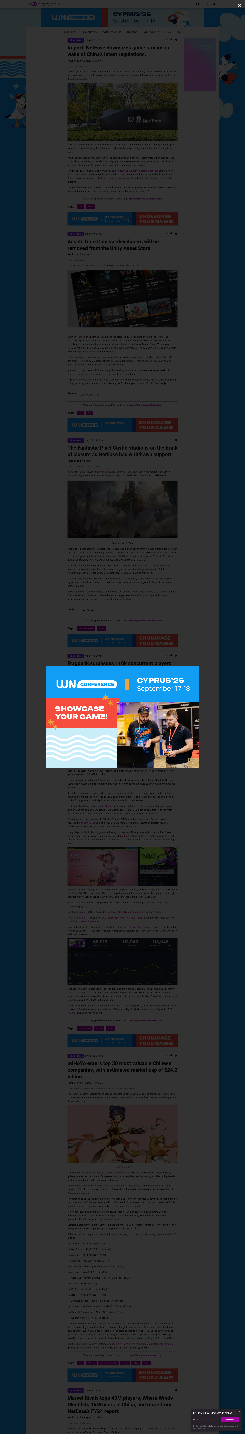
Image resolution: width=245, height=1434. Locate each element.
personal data (201, 1428)
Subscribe (230, 1419)
